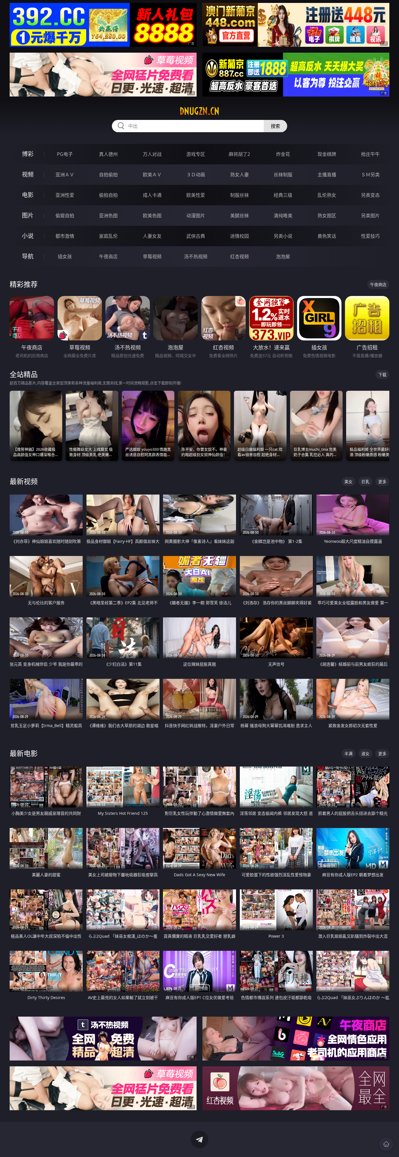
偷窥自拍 (64, 215)
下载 (382, 374)
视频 (28, 174)
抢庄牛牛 (370, 154)
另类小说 (283, 236)
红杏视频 (239, 256)
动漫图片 (195, 215)
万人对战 (152, 154)
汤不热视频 (195, 256)
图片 (28, 215)
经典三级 (283, 195)
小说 (28, 236)
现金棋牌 (327, 154)
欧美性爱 (195, 195)
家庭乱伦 (108, 236)
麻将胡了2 (239, 154)
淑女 (365, 753)
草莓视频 (152, 256)
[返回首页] (386, 1144)
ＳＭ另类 (370, 174)
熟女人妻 (239, 174)
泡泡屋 (283, 256)
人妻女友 (152, 236)
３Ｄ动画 (195, 174)
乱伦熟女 (327, 195)
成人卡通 (152, 195)
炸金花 (283, 154)
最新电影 (24, 753)
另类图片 (370, 215)
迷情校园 (239, 236)
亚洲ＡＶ (64, 174)
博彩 (28, 154)
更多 (382, 481)
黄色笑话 (327, 236)
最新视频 (24, 481)
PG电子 (65, 154)
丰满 (348, 753)
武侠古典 (195, 236)
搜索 (275, 126)
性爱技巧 (370, 236)
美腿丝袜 (239, 215)
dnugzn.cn (199, 111)
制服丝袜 (239, 195)
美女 (348, 481)
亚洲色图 (108, 215)
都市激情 (64, 236)
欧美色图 (152, 215)
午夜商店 (108, 256)
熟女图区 (327, 215)
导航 (28, 256)
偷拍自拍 (108, 195)
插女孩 (65, 256)
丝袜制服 (283, 174)
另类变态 (370, 195)
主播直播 (327, 174)
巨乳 (365, 481)
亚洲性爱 (64, 195)
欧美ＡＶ (152, 174)
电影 (28, 195)
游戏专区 (195, 154)
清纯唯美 (283, 215)
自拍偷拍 (108, 174)
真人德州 (108, 154)
